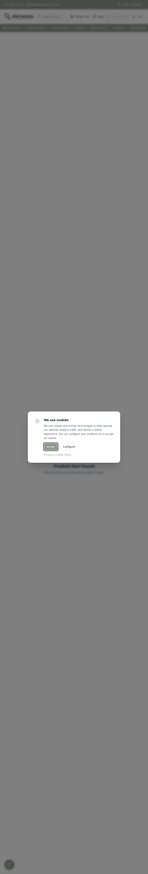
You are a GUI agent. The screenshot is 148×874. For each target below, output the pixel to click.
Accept (51, 446)
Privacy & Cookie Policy (57, 454)
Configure (69, 446)
